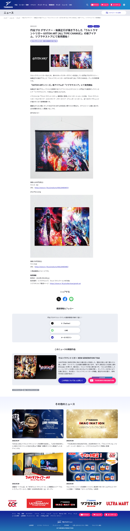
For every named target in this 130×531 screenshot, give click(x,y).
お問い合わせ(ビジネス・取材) (80, 525)
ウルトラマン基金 (96, 525)
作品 (16, 5)
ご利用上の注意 (44, 516)
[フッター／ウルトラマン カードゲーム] (13, 503)
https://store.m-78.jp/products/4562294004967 (51, 267)
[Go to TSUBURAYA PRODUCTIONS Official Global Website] (124, 5)
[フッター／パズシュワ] (117, 503)
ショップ (96, 26)
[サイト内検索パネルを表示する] (87, 5)
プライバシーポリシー (56, 516)
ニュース (64, 5)
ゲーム (70, 513)
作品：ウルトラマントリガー (30, 390)
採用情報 (66, 525)
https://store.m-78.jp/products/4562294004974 (51, 187)
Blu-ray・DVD (62, 513)
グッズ (18, 17)
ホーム (14, 513)
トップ (5, 17)
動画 (23, 513)
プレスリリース (56, 525)
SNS (70, 5)
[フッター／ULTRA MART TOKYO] (91, 503)
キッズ (58, 5)
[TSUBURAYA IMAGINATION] (39, 503)
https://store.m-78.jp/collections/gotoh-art (65, 283)
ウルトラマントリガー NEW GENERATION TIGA (44, 41)
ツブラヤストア (17, 390)
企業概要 (31, 525)
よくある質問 (15, 516)
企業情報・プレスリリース (28, 516)
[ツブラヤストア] (65, 503)
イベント (33, 5)
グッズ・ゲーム (42, 5)
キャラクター (29, 513)
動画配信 (51, 5)
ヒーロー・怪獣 (24, 5)
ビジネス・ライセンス (43, 525)
